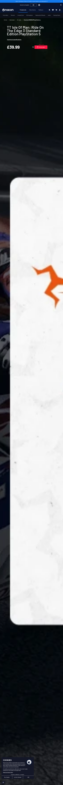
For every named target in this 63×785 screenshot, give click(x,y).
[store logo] (7, 10)
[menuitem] (23, 9)
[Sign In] (60, 10)
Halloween (12, 20)
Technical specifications (14, 39)
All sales (19, 20)
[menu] (31, 10)
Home (5, 20)
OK (33, 5)
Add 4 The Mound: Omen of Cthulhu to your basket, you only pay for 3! (31, 1)
